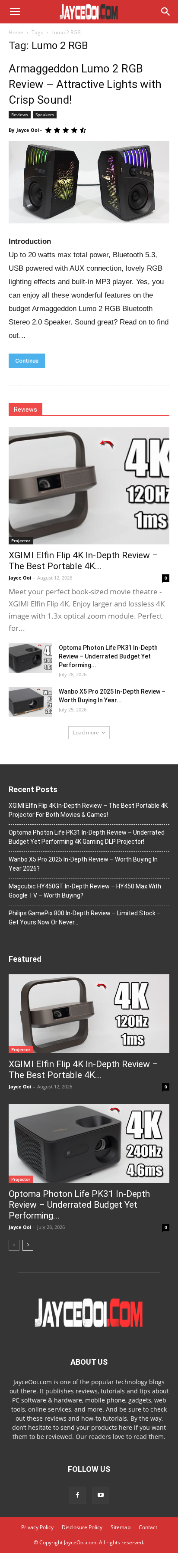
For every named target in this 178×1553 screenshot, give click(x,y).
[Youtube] (100, 1495)
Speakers (44, 114)
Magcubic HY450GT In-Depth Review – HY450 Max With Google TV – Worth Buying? (85, 891)
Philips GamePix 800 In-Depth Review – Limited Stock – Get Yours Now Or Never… (85, 918)
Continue (26, 360)
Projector (20, 540)
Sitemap (120, 1527)
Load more (86, 732)
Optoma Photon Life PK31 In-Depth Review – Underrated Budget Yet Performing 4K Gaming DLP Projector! (87, 837)
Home (16, 32)
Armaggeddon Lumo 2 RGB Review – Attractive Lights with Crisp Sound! (85, 84)
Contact (148, 1527)
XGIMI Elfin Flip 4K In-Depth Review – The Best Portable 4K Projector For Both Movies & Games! (88, 810)
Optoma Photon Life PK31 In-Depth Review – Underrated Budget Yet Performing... (108, 656)
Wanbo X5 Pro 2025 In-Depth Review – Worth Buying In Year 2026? (83, 864)
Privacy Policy (37, 1527)
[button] (166, 11)
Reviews (19, 114)
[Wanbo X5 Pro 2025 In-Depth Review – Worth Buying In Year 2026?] (30, 702)
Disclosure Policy (82, 1527)
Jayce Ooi (27, 130)
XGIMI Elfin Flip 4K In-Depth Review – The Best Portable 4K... (83, 560)
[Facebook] (77, 1495)
